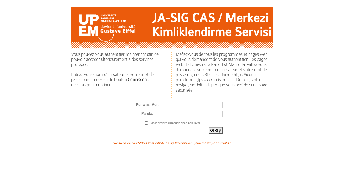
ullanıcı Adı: (147, 104)
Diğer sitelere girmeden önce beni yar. (175, 122)
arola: (147, 114)
